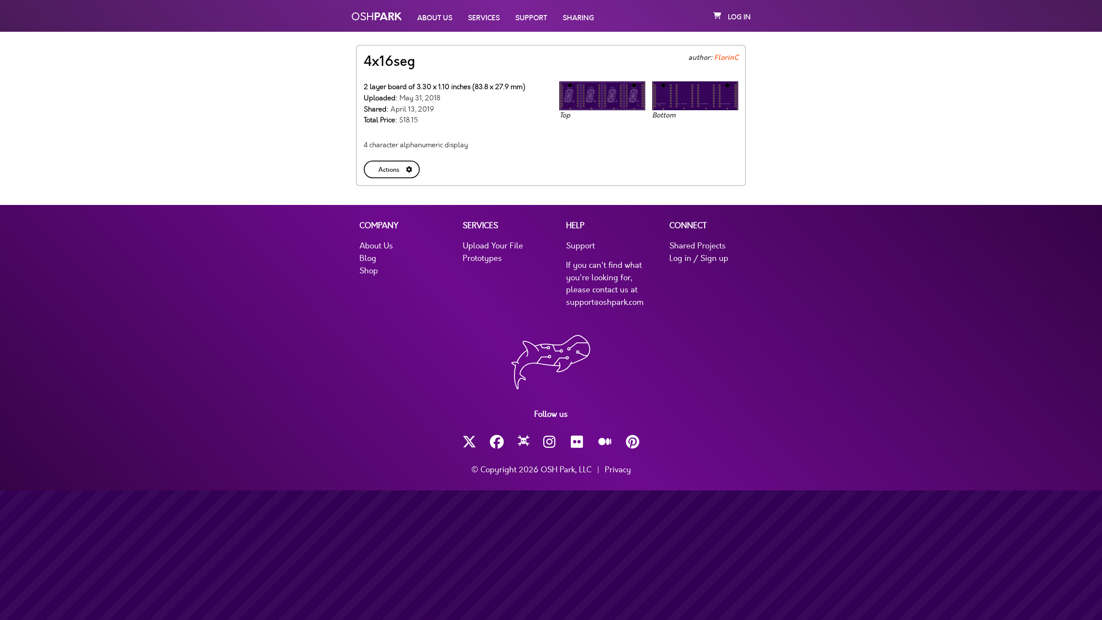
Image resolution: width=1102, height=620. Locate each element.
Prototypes (482, 258)
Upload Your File (493, 246)
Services (484, 18)
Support (531, 18)
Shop (368, 271)
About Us (434, 18)
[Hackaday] (523, 442)
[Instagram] (550, 442)
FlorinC (726, 57)
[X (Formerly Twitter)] (469, 442)
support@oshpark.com (605, 302)
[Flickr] (578, 442)
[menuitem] (392, 167)
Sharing (578, 18)
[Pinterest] (633, 442)
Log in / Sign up (698, 258)
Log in (739, 17)
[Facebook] (497, 442)
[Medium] (605, 442)
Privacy (618, 470)
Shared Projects (697, 246)
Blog (367, 258)
